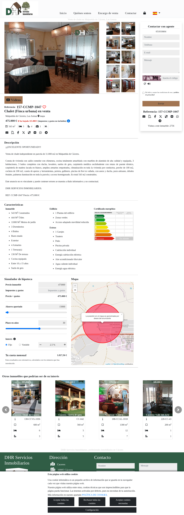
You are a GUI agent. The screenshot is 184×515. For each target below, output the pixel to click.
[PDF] (13, 132)
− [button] (75, 290)
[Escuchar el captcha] (149, 84)
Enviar (161, 103)
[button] (5, 409)
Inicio (63, 13)
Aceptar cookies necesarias (123, 502)
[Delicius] (29, 132)
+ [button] (75, 285)
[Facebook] (18, 132)
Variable (25, 345)
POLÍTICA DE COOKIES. (95, 495)
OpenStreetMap (118, 364)
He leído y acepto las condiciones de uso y (162, 93)
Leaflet (108, 364)
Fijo (10, 345)
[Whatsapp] (41, 132)
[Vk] (35, 132)
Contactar (130, 13)
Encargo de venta (108, 13)
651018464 (161, 31)
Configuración (92, 510)
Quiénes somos (82, 13)
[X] (24, 132)
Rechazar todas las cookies (92, 502)
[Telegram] (46, 132)
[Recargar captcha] (145, 84)
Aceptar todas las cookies (61, 502)
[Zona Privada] (144, 13)
